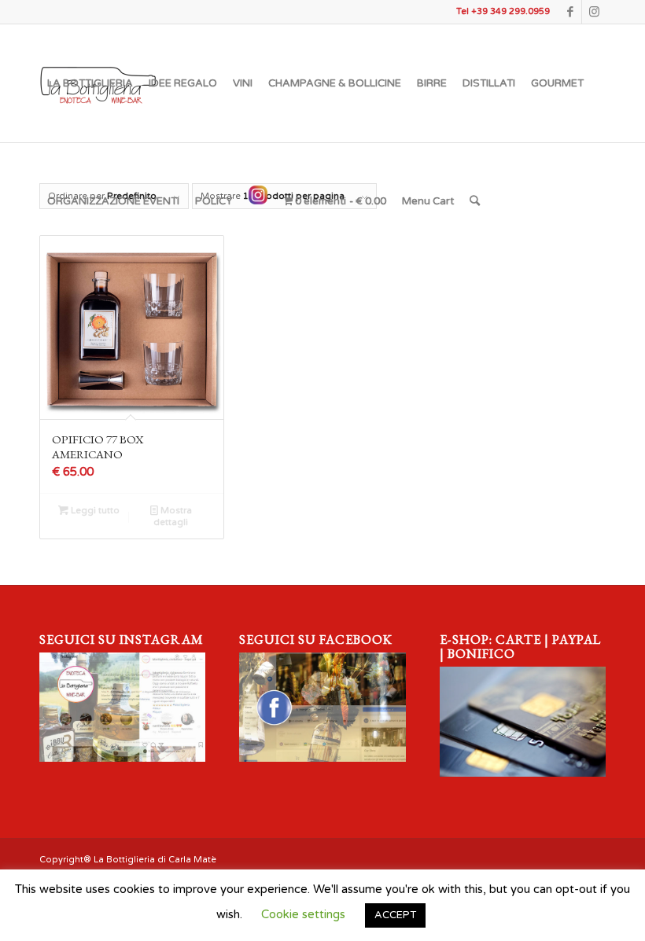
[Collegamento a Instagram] (594, 12)
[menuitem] (90, 83)
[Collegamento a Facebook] (569, 12)
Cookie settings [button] (303, 914)
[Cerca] (475, 201)
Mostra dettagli (172, 516)
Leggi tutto (94, 510)
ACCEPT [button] (395, 915)
